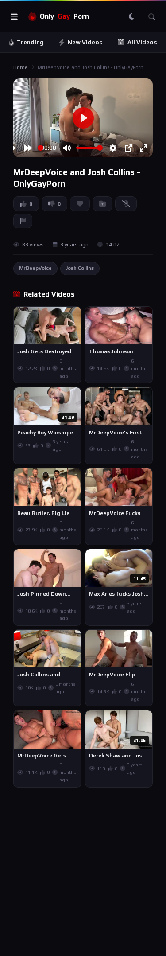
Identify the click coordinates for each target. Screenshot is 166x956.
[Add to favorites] (74, 317)
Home (20, 67)
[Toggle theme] (131, 17)
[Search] (152, 17)
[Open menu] (14, 17)
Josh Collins (80, 268)
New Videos (85, 42)
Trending (30, 42)
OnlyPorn (64, 16)
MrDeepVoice (35, 268)
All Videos (142, 42)
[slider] (40, 148)
